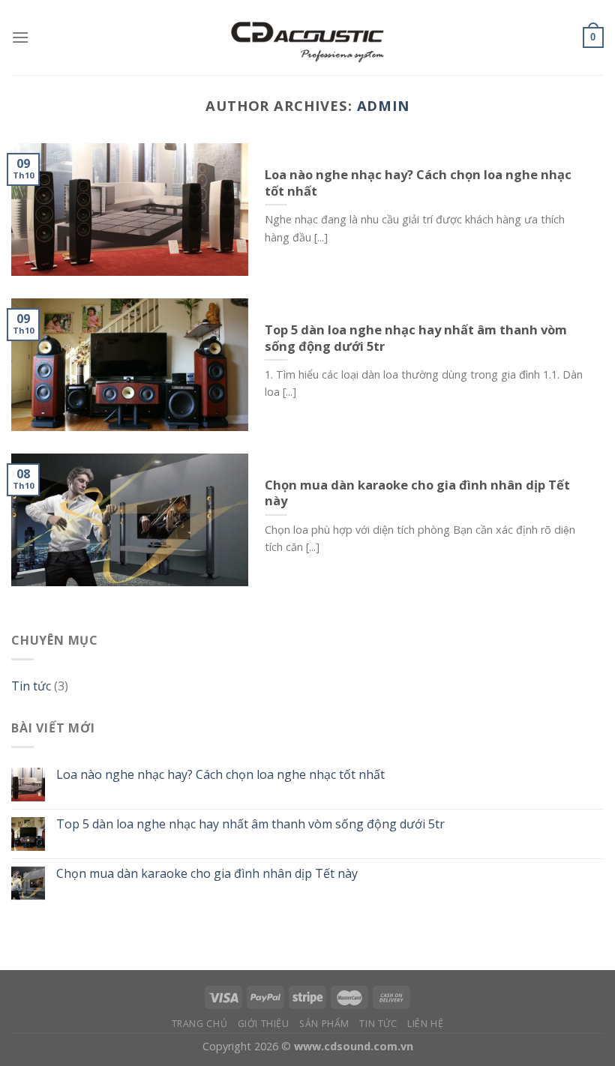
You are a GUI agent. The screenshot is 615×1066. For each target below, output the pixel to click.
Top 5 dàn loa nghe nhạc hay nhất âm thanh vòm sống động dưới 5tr (250, 824)
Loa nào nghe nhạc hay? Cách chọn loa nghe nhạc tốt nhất (220, 775)
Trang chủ (200, 1023)
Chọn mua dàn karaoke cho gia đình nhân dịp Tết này (207, 874)
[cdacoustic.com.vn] (307, 37)
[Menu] (20, 37)
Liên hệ (425, 1023)
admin (383, 105)
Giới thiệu (264, 1023)
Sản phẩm (324, 1023)
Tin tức (31, 686)
